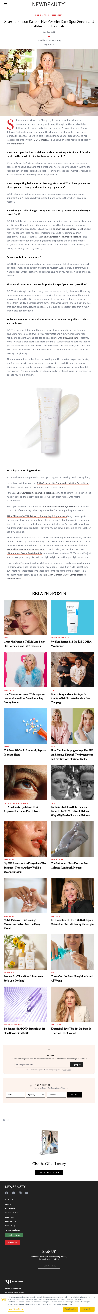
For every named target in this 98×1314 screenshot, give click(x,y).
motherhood (17, 143)
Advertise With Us (11, 1213)
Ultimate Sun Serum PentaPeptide (24, 553)
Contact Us (9, 1200)
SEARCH (74, 1095)
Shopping (9, 972)
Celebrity (57, 15)
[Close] (94, 1297)
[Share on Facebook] (4, 1120)
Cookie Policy (10, 1226)
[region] (49, 1304)
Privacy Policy (10, 1221)
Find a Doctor (10, 1208)
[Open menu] (6, 4)
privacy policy (67, 1070)
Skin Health (57, 859)
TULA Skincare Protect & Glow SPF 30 (26, 549)
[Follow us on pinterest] (13, 1193)
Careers (8, 1204)
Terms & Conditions (12, 1230)
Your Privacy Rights (16, 1309)
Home (38, 15)
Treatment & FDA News (16, 803)
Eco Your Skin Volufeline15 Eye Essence (57, 506)
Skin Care (9, 859)
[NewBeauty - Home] (49, 4)
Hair (53, 746)
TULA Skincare (39, 139)
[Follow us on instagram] (20, 1193)
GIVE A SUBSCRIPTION (49, 1172)
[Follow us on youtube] (26, 1193)
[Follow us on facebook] (6, 1193)
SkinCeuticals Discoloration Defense (62, 236)
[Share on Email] (8, 1120)
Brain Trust (9, 1217)
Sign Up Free (49, 1266)
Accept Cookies (70, 1309)
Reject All (87, 1309)
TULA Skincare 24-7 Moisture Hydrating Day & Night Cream (37, 516)
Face (46, 15)
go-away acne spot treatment (68, 228)
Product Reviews (60, 638)
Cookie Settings (14, 1235)
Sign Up (75, 1065)
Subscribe (12, 1243)
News (6, 746)
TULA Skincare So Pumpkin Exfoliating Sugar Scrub (63, 483)
